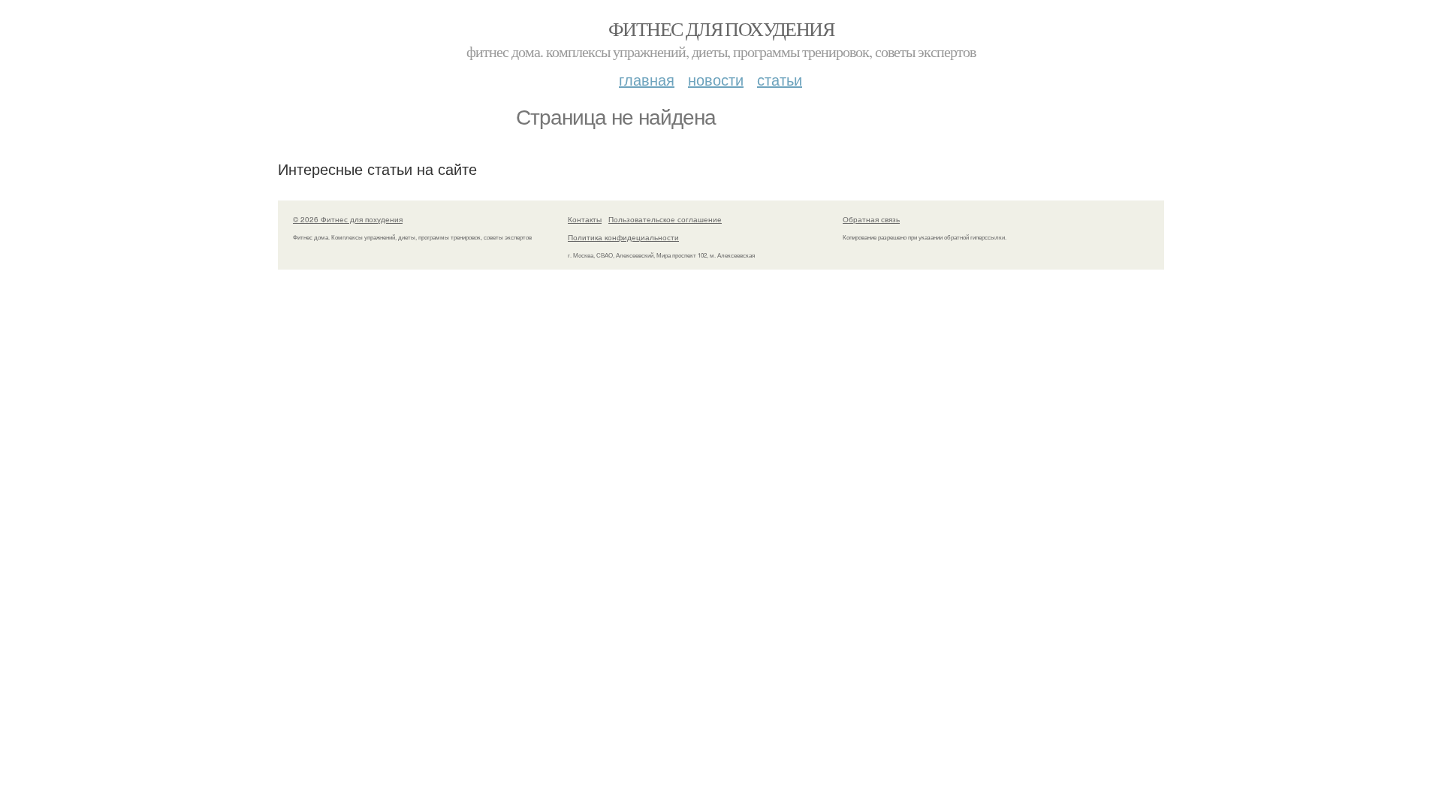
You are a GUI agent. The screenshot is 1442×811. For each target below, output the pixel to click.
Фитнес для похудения (721, 28)
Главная (646, 79)
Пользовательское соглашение (665, 219)
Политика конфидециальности (623, 237)
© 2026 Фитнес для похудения (348, 219)
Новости (716, 79)
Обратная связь (871, 219)
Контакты (585, 219)
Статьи (779, 79)
